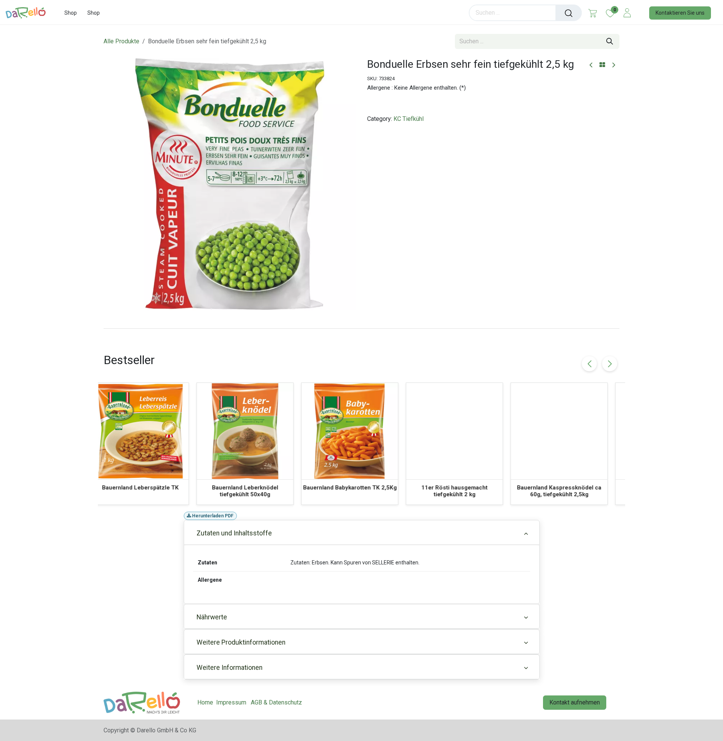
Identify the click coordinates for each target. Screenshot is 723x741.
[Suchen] (568, 12)
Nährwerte (212, 617)
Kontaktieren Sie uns (680, 13)
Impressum (231, 702)
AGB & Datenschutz (276, 702)
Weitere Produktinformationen (241, 642)
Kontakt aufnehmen (574, 702)
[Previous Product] (591, 65)
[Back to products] (602, 65)
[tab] (361, 328)
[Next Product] (613, 65)
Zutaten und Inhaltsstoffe (234, 533)
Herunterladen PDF (212, 515)
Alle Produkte (121, 41)
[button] (609, 363)
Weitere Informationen (229, 667)
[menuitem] (70, 13)
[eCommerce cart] (592, 13)
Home (205, 702)
